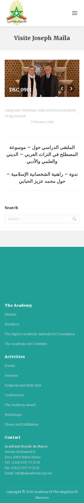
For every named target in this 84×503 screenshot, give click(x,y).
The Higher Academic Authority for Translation (40, 334)
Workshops (13, 415)
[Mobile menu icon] (74, 13)
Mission (10, 315)
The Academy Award (20, 405)
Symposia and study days (23, 385)
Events (10, 366)
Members (12, 324)
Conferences (14, 395)
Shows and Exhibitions (21, 425)
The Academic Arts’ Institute (26, 344)
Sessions (11, 376)
